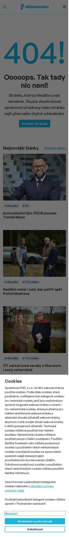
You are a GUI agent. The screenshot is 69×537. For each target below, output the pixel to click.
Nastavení (11, 513)
